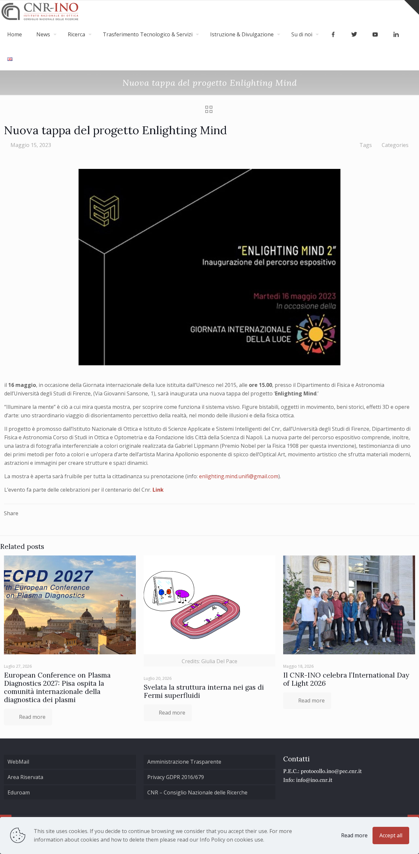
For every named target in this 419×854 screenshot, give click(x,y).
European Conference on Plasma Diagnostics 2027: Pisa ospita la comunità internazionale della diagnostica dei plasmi (57, 687)
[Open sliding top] (411, 7)
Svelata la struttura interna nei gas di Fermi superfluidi (204, 691)
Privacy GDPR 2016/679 (175, 777)
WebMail (18, 761)
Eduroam (19, 792)
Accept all (390, 835)
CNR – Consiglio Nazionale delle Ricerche (197, 792)
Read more (354, 835)
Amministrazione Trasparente (184, 761)
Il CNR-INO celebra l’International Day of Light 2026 (346, 679)
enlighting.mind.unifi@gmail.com (238, 476)
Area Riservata (25, 777)
